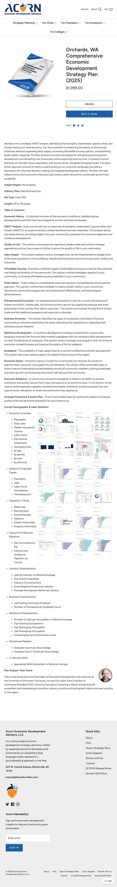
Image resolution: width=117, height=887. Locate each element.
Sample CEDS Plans (96, 773)
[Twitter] (7, 804)
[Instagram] (18, 804)
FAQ (88, 742)
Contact (90, 763)
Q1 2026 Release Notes (98, 768)
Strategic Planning (24, 22)
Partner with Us (94, 758)
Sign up (14, 847)
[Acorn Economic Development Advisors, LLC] (22, 9)
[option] (31, 74)
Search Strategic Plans (98, 748)
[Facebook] (12, 804)
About (89, 737)
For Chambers (69, 22)
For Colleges (57, 31)
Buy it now (89, 114)
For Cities (48, 22)
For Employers (93, 22)
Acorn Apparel (94, 753)
